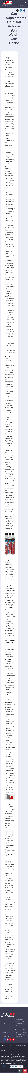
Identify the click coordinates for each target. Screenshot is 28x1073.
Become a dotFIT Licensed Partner (19, 1020)
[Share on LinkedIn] (21, 10)
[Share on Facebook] (24, 10)
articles (20, 5)
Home (4, 1019)
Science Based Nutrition (6, 5)
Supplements (16, 5)
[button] (22, 2)
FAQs (25, 1045)
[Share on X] (17, 10)
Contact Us (6, 1036)
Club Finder (18, 1036)
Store (4, 1023)
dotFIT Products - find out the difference (21, 1033)
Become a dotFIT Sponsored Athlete (20, 1029)
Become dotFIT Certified (19, 1024)
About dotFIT (6, 1032)
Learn (12, 5)
